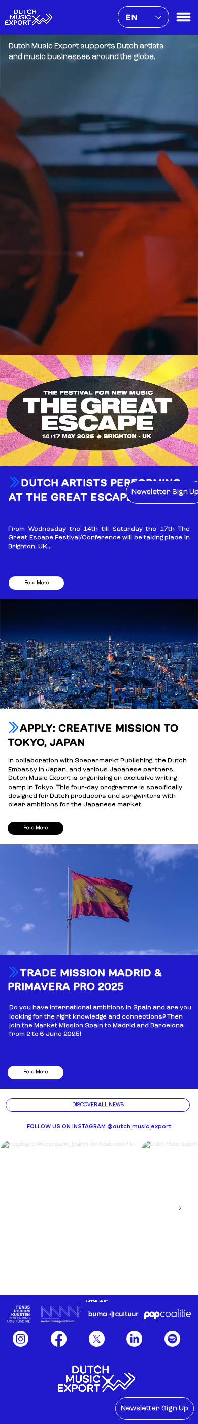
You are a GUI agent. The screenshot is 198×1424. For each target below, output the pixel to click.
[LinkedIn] (134, 1339)
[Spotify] (172, 1339)
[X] (97, 1339)
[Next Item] (180, 1208)
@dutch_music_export (139, 1126)
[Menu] (183, 17)
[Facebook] (59, 1339)
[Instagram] (20, 1339)
